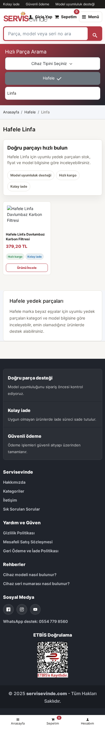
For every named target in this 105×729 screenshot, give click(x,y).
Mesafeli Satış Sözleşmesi (28, 541)
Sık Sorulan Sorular (21, 509)
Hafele (49, 78)
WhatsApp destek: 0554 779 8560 (35, 621)
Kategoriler (13, 491)
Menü (93, 16)
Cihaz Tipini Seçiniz (49, 63)
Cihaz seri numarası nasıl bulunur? (36, 583)
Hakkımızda (14, 482)
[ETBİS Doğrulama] (52, 659)
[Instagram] (22, 609)
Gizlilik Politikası (19, 532)
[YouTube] (35, 609)
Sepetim (69, 15)
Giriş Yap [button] (43, 16)
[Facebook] (8, 609)
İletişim (10, 500)
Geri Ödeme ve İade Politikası (31, 550)
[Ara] (94, 33)
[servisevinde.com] (25, 16)
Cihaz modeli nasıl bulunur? (30, 574)
